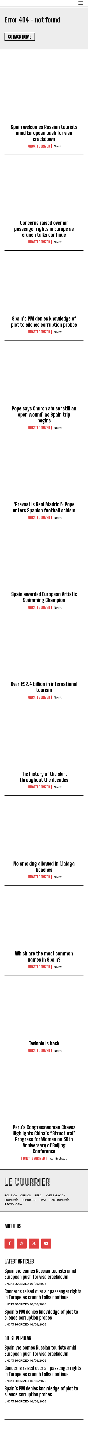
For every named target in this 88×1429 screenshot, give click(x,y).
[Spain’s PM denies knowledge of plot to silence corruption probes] (44, 287)
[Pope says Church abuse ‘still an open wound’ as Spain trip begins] (44, 377)
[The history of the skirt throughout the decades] (44, 742)
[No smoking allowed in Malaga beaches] (44, 832)
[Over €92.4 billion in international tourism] (44, 652)
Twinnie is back (44, 1043)
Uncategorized (39, 146)
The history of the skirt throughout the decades (44, 777)
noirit (58, 146)
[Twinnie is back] (44, 1012)
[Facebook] (9, 1244)
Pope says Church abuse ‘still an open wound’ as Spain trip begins (44, 414)
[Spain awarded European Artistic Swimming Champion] (44, 562)
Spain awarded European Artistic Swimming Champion (44, 597)
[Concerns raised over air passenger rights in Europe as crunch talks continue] (44, 191)
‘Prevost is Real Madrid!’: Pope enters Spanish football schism (44, 507)
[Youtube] (46, 1244)
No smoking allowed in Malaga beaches (44, 867)
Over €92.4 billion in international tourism (44, 687)
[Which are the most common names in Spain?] (44, 922)
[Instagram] (22, 1244)
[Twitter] (34, 1244)
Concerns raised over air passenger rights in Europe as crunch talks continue (44, 229)
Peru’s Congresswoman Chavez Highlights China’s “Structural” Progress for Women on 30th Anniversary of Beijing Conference (44, 1139)
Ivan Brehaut (58, 1158)
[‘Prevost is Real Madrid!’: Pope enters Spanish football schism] (44, 472)
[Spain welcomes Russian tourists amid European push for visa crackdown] (44, 95)
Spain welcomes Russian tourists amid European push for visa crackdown (44, 133)
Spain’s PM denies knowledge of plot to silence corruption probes (44, 322)
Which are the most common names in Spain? (44, 956)
